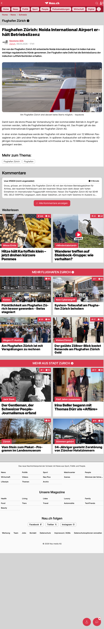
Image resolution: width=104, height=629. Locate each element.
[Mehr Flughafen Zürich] (52, 272)
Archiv (46, 482)
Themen (25, 482)
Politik (25, 472)
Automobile (69, 503)
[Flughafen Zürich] (52, 20)
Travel (45, 503)
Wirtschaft (5, 477)
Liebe (45, 498)
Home (5, 14)
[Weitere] (99, 9)
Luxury (67, 498)
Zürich (12, 44)
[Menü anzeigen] (102, 3)
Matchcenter (69, 472)
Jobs (24, 533)
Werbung (6, 533)
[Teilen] (87, 622)
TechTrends (90, 503)
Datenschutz (45, 533)
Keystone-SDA (16, 40)
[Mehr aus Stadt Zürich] (52, 363)
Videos (25, 477)
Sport (45, 472)
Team (16, 533)
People (88, 472)
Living (24, 498)
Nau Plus (47, 477)
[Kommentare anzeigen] (97, 622)
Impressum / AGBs (62, 533)
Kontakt (33, 533)
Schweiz (23, 14)
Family (88, 498)
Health (4, 498)
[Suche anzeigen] (97, 3)
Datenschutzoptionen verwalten (88, 533)
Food (3, 503)
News (13, 14)
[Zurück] (1, 3)
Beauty (4, 508)
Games (67, 477)
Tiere (24, 503)
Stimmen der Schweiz (94, 477)
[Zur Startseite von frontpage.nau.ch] (52, 3)
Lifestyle (4, 482)
